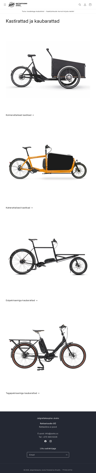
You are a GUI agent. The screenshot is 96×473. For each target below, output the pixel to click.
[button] (4, 4)
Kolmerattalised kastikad (18, 115)
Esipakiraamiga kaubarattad (20, 300)
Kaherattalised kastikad (18, 207)
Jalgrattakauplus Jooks (38, 470)
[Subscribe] (66, 455)
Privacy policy (67, 470)
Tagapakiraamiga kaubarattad (21, 393)
